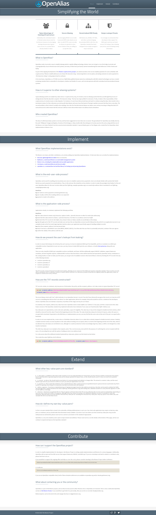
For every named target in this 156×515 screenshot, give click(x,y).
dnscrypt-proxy (102, 246)
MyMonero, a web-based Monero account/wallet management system (56, 160)
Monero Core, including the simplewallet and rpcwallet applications (55, 162)
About (92, 4)
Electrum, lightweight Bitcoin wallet (46, 157)
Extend (108, 4)
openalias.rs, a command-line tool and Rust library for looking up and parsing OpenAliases (61, 166)
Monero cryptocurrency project (67, 71)
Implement (100, 4)
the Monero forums (47, 491)
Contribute (116, 4)
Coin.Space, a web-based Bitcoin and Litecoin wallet (51, 164)
